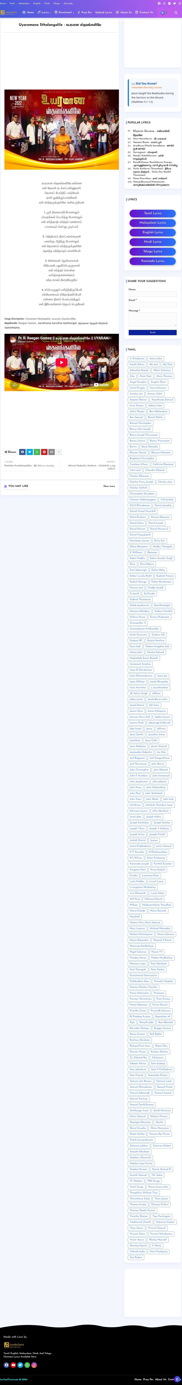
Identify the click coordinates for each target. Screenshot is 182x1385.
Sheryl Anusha (138, 1128)
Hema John (136, 652)
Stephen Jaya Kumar (141, 1163)
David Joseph (155, 523)
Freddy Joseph (156, 587)
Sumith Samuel (138, 1175)
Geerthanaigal (162, 605)
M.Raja (134, 905)
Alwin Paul (145, 376)
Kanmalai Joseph (139, 864)
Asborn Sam (155, 405)
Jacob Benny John (157, 699)
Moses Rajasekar (139, 940)
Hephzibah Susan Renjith (144, 658)
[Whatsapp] (37, 452)
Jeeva (149, 728)
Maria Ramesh (158, 911)
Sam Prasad (136, 1075)
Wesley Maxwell (158, 1239)
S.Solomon (158, 1057)
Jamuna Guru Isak (140, 717)
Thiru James (161, 1198)
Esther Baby (158, 570)
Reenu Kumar (137, 1034)
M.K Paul (135, 899)
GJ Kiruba (149, 593)
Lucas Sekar (157, 893)
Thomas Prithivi (160, 1204)
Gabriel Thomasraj (140, 599)
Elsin (132, 564)
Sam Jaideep (158, 1063)
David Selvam (137, 529)
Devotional (65, 12)
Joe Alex (161, 752)
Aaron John (155, 358)
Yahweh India (137, 1251)
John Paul (135, 793)
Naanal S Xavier (162, 940)
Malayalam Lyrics (153, 222)
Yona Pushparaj (158, 1251)
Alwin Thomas (164, 376)
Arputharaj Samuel (162, 399)
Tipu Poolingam (161, 1216)
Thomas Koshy (138, 1204)
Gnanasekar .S (138, 623)
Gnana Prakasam (159, 617)
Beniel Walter (155, 417)
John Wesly (152, 799)
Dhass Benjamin (139, 546)
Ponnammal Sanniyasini (143, 975)
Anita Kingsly (137, 388)
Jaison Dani (136, 711)
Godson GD (158, 634)
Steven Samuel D (161, 1169)
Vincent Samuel (157, 1228)
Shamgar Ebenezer (140, 1122)
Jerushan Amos (156, 734)
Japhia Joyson (162, 717)
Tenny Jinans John (158, 1187)
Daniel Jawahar (163, 505)
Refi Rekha (156, 1034)
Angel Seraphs (138, 382)
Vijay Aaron (136, 1228)
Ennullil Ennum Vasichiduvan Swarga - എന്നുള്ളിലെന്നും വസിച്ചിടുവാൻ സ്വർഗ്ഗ (155, 164)
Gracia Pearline (155, 640)
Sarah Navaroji (162, 1110)
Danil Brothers (138, 517)
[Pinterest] (44, 452)
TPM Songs (153, 1181)
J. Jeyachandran (159, 687)
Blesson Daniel (138, 452)
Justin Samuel (164, 846)
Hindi (47, 3)
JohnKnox (135, 805)
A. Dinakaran (137, 358)
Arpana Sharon (138, 399)
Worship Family (138, 1245)
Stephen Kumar (138, 1169)
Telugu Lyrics (152, 251)
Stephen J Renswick (140, 1157)
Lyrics (45, 12)
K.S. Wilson (136, 858)
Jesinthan (135, 740)
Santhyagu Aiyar (139, 1110)
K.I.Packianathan (158, 852)
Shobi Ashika (137, 1134)
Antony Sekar (154, 394)
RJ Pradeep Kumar (140, 1016)
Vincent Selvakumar (161, 1234)
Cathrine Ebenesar (163, 464)
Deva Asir (159, 540)
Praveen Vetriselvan (141, 999)
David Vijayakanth (140, 535)
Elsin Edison (147, 564)
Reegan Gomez (162, 1028)
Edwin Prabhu (137, 558)
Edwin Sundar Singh (161, 558)
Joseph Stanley (162, 822)
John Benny (157, 764)
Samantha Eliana (157, 1075)
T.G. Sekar (157, 1175)
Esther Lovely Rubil (141, 576)
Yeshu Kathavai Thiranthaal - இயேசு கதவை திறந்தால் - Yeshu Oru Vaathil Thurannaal (152, 172)
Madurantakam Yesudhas (156, 905)
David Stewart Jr (159, 529)
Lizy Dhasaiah (138, 893)
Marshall (135, 916)
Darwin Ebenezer (160, 517)
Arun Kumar (137, 405)
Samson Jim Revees (140, 1081)
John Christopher (139, 770)
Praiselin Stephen (163, 981)
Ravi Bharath (165, 1022)
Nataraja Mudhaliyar (142, 946)
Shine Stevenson (160, 1128)
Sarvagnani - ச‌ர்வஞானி (145, 152)
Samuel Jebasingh (140, 1093)
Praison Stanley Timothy (143, 987)
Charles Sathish (138, 488)
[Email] (51, 452)
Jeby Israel (135, 728)
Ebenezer (152, 552)
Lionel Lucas (156, 881)
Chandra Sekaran (155, 470)
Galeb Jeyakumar (139, 605)
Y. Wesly (156, 1245)
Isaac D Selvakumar (141, 670)
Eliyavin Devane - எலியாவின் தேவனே (151, 133)
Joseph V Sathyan (159, 828)
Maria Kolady (137, 911)
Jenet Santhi (136, 734)
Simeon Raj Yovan (159, 1134)
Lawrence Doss (150, 875)
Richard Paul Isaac (140, 1046)
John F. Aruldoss (139, 775)
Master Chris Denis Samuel (145, 922)
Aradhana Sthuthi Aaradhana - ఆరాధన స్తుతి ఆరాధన (153, 147)
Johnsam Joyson (139, 811)
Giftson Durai (137, 617)
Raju (132, 1022)
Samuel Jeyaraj (163, 1093)
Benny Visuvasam (160, 441)
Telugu (57, 3)
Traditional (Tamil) (140, 1222)
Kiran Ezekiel (157, 869)
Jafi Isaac (154, 705)
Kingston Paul (138, 869)
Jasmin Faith (137, 723)
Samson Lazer (164, 1081)
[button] (176, 12)
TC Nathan (136, 1181)
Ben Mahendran (158, 411)
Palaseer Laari (138, 963)
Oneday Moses (138, 958)
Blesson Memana (160, 452)
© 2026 (23, 1379)
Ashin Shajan (137, 411)
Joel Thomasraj (138, 764)
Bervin (133, 446)
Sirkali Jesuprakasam (141, 1140)
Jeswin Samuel (159, 746)
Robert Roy (161, 1046)
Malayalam (24, 3)
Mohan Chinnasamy (141, 934)
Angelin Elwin (158, 382)
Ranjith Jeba (147, 1022)
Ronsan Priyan (138, 1051)
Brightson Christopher (142, 458)
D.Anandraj (167, 499)
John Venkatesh (154, 793)
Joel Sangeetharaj (160, 758)
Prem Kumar (163, 999)
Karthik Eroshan (163, 864)
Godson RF (136, 640)
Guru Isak (135, 646)
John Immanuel (161, 775)
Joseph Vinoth (157, 834)
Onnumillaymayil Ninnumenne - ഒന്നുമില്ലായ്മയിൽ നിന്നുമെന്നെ (151, 183)
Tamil (12, 3)
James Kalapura (157, 711)
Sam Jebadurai (138, 1069)
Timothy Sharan (139, 1216)
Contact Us (146, 12)
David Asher (137, 523)
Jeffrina (161, 728)
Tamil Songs (136, 1187)
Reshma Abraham (140, 1040)
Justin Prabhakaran (140, 846)
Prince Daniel (159, 1005)
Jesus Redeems (138, 746)
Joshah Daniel (138, 840)
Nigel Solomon (138, 952)
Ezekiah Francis (165, 576)
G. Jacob (134, 593)
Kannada (68, 3)
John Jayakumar (139, 781)
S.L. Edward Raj (138, 1057)
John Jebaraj (159, 781)
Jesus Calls (151, 740)
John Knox (135, 787)
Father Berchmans (161, 582)
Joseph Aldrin (153, 817)
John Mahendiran (156, 787)
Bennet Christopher (140, 423)
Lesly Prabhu (137, 881)
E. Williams (136, 552)
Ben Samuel (136, 417)
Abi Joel (153, 364)
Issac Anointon (138, 687)
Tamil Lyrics (152, 213)
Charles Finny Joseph (141, 482)
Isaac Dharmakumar (141, 676)
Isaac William (137, 681)
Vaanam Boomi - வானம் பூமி (147, 142)
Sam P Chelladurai (161, 1069)
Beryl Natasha (150, 446)
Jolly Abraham (160, 811)
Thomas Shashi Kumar (142, 1210)
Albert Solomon (162, 370)
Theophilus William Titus (144, 1192)
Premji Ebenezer (139, 1005)
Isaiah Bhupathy (159, 681)
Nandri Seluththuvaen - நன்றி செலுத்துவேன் (148, 157)
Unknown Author (165, 1222)
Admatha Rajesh (139, 370)
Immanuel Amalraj (140, 664)
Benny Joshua (137, 441)
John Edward (161, 770)
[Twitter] (29, 452)
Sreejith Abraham (139, 1151)
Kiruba (133, 875)
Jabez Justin (136, 699)
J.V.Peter (156, 693)
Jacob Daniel (137, 705)
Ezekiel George (138, 582)
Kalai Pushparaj (156, 858)
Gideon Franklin (164, 611)
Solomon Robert (162, 1145)
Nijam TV (156, 952)
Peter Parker (157, 969)
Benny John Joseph (140, 429)
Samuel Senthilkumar (142, 1104)
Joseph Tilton (137, 828)
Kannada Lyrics (152, 261)
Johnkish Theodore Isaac (159, 805)
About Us (126, 12)
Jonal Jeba (135, 817)
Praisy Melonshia (139, 993)
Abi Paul (167, 364)
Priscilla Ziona (138, 1010)
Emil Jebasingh (138, 570)
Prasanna (159, 993)
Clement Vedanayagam (143, 499)
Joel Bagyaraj (137, 758)
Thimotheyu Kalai (140, 1198)
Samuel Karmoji (139, 1098)
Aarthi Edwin (137, 364)
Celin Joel (135, 470)
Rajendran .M (162, 1016)
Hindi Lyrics (152, 242)
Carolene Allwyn (139, 464)
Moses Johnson (165, 934)
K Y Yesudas (137, 852)
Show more (109, 486)
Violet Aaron (137, 1239)
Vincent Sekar (137, 1234)
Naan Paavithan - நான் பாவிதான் (150, 178)
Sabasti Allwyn (138, 1063)
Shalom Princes (158, 1116)
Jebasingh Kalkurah (160, 723)
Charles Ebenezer (139, 476)
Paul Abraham (159, 963)
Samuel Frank (164, 1087)
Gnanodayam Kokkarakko (144, 629)
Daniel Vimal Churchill (143, 511)
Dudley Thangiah (162, 546)
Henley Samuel (155, 652)
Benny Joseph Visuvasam (144, 435)
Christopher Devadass (142, 493)
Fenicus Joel (136, 587)
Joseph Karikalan (139, 822)
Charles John (165, 482)
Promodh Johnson (161, 1010)
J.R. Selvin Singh (139, 693)
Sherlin (159, 1122)
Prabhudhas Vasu (139, 981)
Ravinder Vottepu (139, 1028)
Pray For (86, 12)
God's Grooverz (138, 634)
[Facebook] (22, 452)
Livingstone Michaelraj (143, 887)
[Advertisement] (63, 62)
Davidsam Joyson (139, 540)
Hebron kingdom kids (157, 646)
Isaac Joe (162, 676)
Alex (132, 376)
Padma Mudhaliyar (162, 958)
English (37, 3)
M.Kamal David (153, 899)
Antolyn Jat (136, 394)
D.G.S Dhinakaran (140, 505)
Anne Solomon (158, 388)
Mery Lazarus (137, 928)
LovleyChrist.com (9, 1379)
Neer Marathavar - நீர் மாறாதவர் (150, 139)
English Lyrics (153, 232)
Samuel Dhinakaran (141, 1087)
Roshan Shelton (159, 1051)
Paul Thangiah (138, 969)
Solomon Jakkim (139, 1145)
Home (3, 3)
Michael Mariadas (160, 928)
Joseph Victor (137, 834)
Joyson (154, 840)
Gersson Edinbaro (140, 611)
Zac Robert (136, 1257)
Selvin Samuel (138, 1116)
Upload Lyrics (103, 12)
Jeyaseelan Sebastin (141, 752)
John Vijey (135, 799)
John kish (168, 799)
